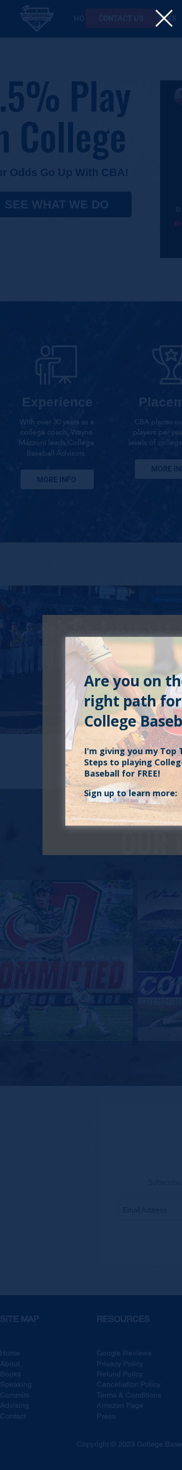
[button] (164, 18)
